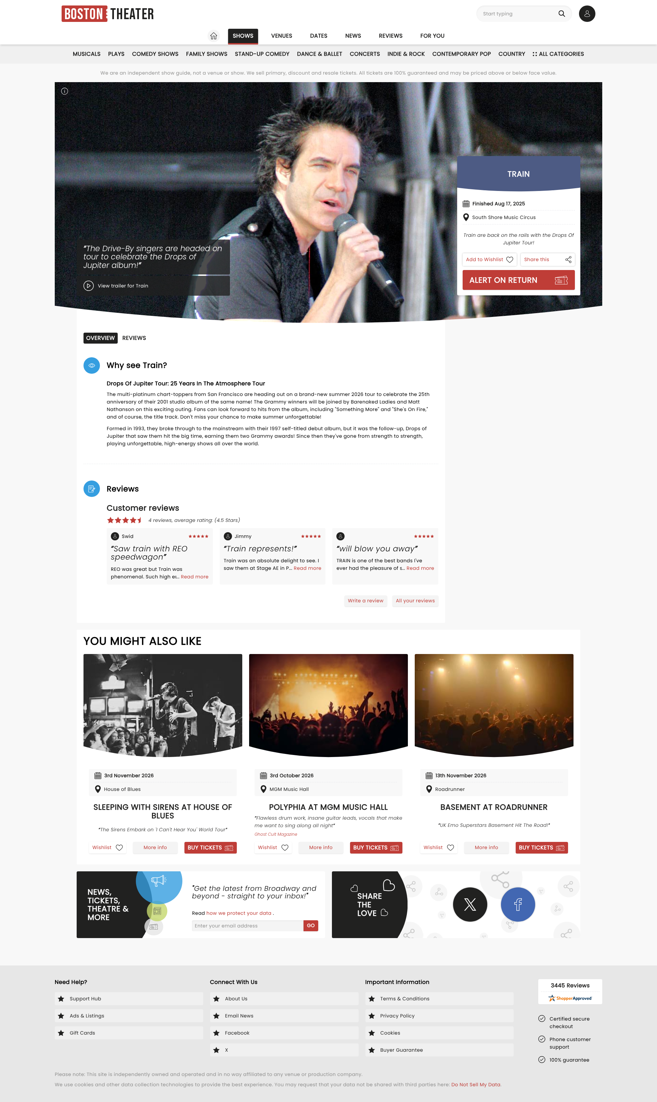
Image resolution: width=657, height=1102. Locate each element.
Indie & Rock (406, 54)
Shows (243, 36)
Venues (282, 36)
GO (311, 925)
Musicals (87, 54)
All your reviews (415, 600)
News (353, 36)
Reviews (391, 36)
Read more (195, 576)
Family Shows (207, 54)
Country (512, 54)
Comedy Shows (155, 54)
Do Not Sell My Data (475, 1084)
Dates (318, 36)
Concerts (365, 54)
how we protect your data (239, 913)
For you (433, 36)
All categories (561, 54)
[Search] (563, 13)
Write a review (366, 600)
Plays (116, 54)
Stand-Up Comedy (262, 54)
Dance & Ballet (319, 54)
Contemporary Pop (462, 54)
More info (155, 847)
